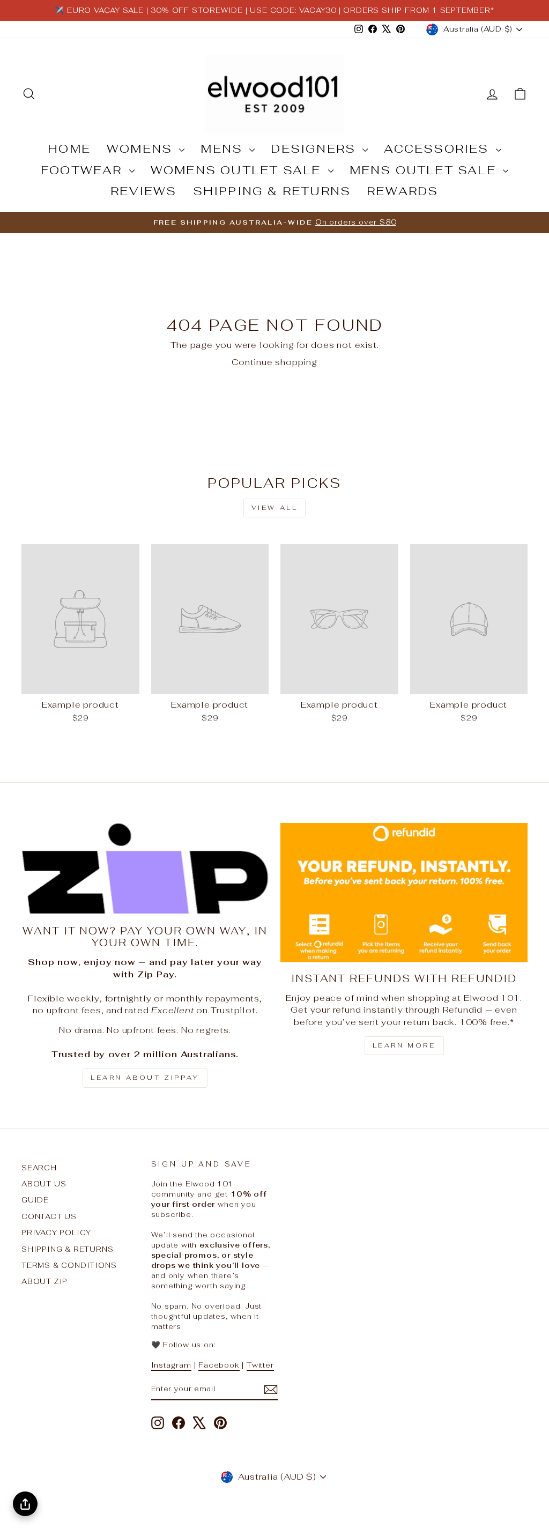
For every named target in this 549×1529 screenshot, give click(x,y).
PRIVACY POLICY (56, 1232)
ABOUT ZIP (44, 1281)
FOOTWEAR (84, 169)
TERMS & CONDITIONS (68, 1265)
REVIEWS (143, 190)
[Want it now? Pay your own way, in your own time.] (145, 869)
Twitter (260, 1365)
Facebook (218, 1365)
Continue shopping (274, 362)
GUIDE (35, 1200)
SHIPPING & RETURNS (272, 190)
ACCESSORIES (438, 148)
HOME (69, 148)
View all (274, 507)
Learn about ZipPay (145, 1077)
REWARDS (402, 190)
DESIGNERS (315, 148)
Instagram (171, 1365)
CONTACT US (49, 1216)
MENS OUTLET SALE (425, 169)
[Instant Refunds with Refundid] (404, 892)
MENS (224, 148)
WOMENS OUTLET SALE (238, 169)
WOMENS (141, 148)
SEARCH (39, 1167)
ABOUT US (43, 1184)
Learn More (404, 1045)
